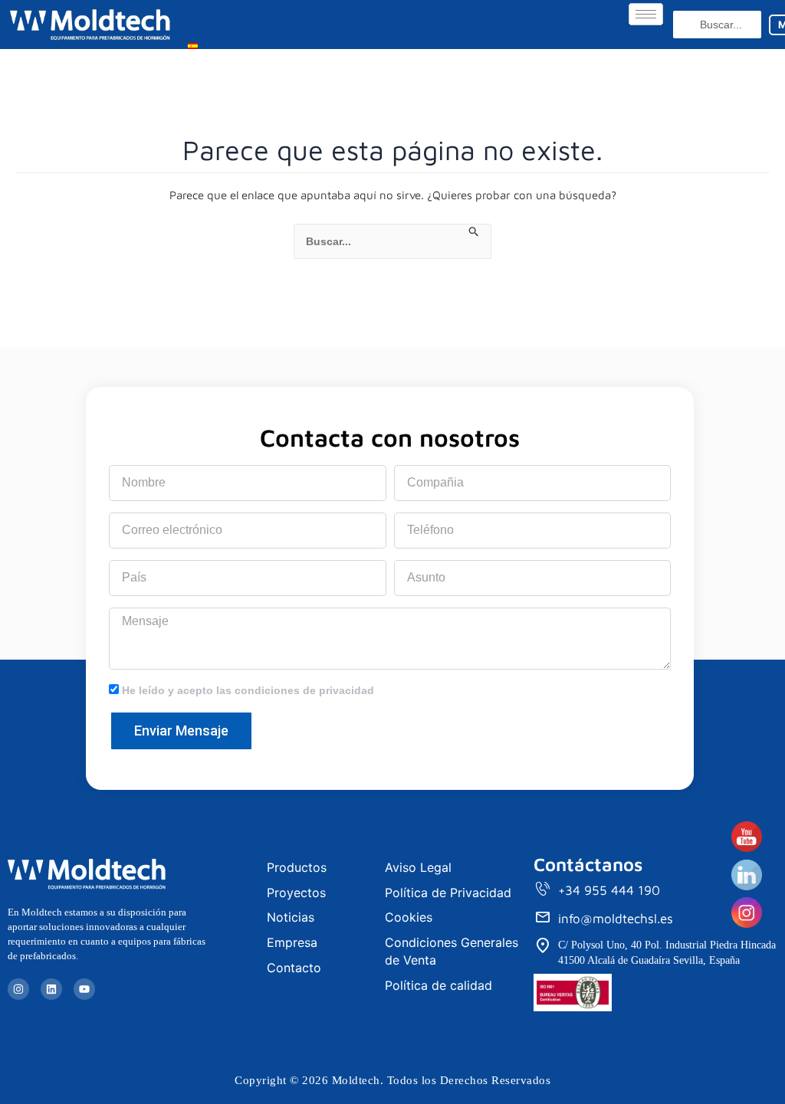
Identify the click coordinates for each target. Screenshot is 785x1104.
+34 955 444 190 (609, 890)
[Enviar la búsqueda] (474, 232)
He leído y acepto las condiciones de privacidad (248, 690)
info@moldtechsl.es (615, 918)
